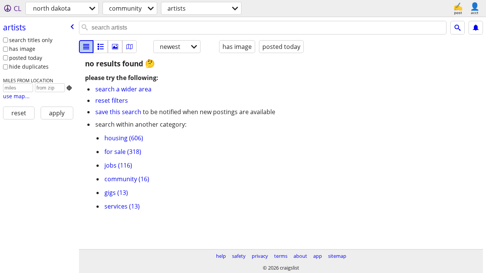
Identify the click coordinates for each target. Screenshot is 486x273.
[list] (86, 46)
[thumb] (100, 46)
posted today (25, 57)
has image (22, 48)
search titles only (30, 40)
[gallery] (115, 46)
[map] (129, 46)
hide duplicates (29, 66)
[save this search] (476, 28)
